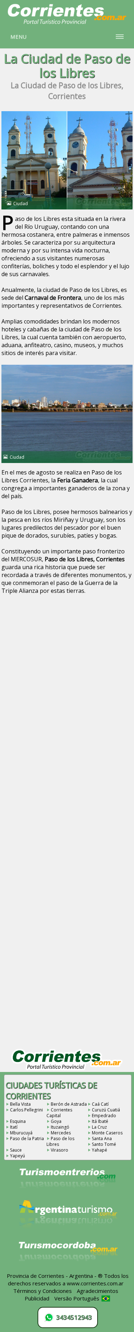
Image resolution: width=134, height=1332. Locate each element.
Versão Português (77, 1298)
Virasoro (59, 1150)
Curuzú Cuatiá (106, 1110)
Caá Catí (100, 1104)
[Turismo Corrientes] (67, 1198)
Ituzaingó (60, 1127)
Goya (56, 1121)
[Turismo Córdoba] (67, 1270)
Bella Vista (20, 1104)
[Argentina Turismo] (67, 1234)
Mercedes (61, 1133)
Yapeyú (17, 1156)
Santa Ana (102, 1138)
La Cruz (99, 1127)
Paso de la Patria (27, 1138)
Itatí (14, 1127)
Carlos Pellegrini (26, 1110)
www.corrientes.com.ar (95, 1283)
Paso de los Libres (60, 1141)
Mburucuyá (21, 1133)
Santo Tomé (104, 1144)
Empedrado (104, 1116)
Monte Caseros (107, 1133)
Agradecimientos (97, 1290)
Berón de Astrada (69, 1104)
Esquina (18, 1121)
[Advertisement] (67, 677)
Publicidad (37, 1298)
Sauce (16, 1150)
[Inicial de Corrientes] (67, 23)
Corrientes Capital (59, 1113)
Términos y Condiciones (42, 1290)
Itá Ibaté (100, 1121)
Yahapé (99, 1150)
